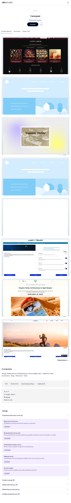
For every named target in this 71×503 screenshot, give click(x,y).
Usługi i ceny (26, 31)
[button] (35, 55)
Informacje (17, 31)
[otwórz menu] (68, 2)
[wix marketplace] (7, 2)
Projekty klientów (6, 31)
